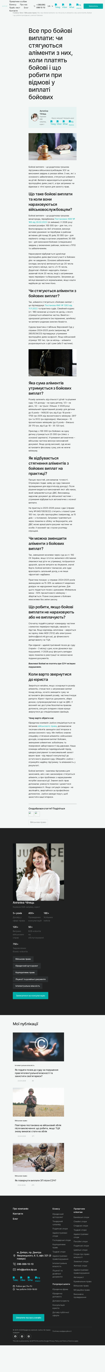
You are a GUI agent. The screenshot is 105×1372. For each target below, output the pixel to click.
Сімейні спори (80, 1221)
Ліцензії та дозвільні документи (57, 1273)
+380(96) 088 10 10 (40, 6)
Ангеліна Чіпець (44, 112)
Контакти (18, 1213)
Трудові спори (58, 1252)
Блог (15, 1218)
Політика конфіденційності (62, 1331)
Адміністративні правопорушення (60, 1257)
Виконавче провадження (80, 1295)
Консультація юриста (58, 1306)
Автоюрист (79, 1277)
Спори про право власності (81, 1255)
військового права (47, 726)
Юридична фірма (60, 1289)
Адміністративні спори (59, 1234)
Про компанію (20, 1208)
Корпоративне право (59, 1246)
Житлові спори (80, 1265)
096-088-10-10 (25, 1264)
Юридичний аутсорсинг (58, 1215)
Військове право (38, 822)
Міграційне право (82, 1290)
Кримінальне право (82, 1281)
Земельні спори (81, 1261)
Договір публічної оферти (60, 1314)
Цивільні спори (80, 1250)
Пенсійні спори (81, 1241)
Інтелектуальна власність (59, 1265)
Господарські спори (61, 1240)
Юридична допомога (57, 1295)
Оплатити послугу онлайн (28, 1317)
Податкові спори (60, 1228)
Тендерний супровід (57, 1223)
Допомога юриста (60, 1301)
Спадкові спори (81, 1225)
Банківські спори (81, 1217)
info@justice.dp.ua (27, 1269)
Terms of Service (68, 1341)
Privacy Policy (54, 1341)
